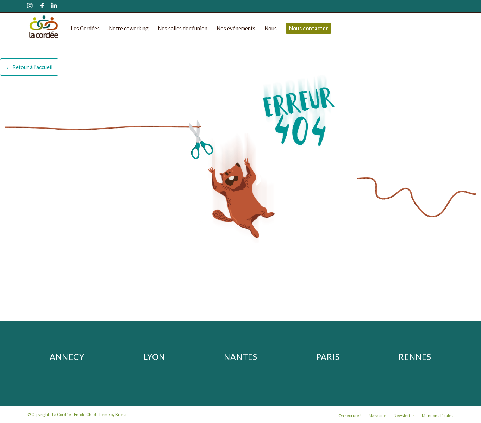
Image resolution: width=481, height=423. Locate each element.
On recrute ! (349, 415)
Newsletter (404, 415)
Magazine (377, 415)
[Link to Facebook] (42, 6)
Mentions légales (438, 415)
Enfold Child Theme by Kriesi (100, 414)
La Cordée (61, 414)
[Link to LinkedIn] (54, 6)
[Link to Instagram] (29, 6)
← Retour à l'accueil (29, 67)
